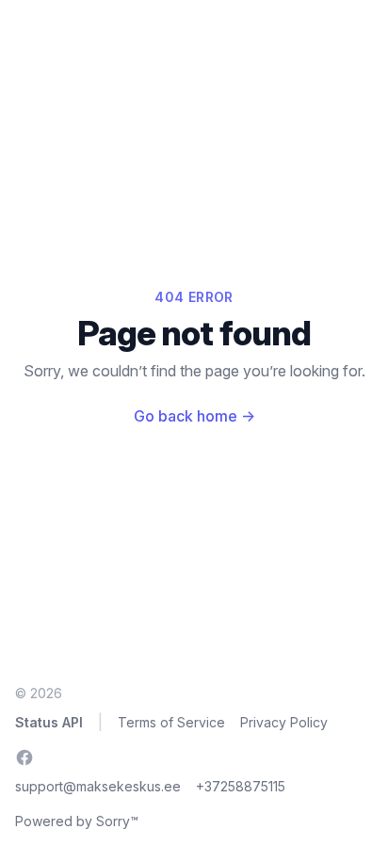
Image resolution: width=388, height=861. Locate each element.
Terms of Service (171, 722)
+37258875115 (240, 786)
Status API (49, 722)
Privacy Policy (284, 722)
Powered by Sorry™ (76, 821)
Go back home (194, 416)
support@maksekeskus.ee (98, 786)
